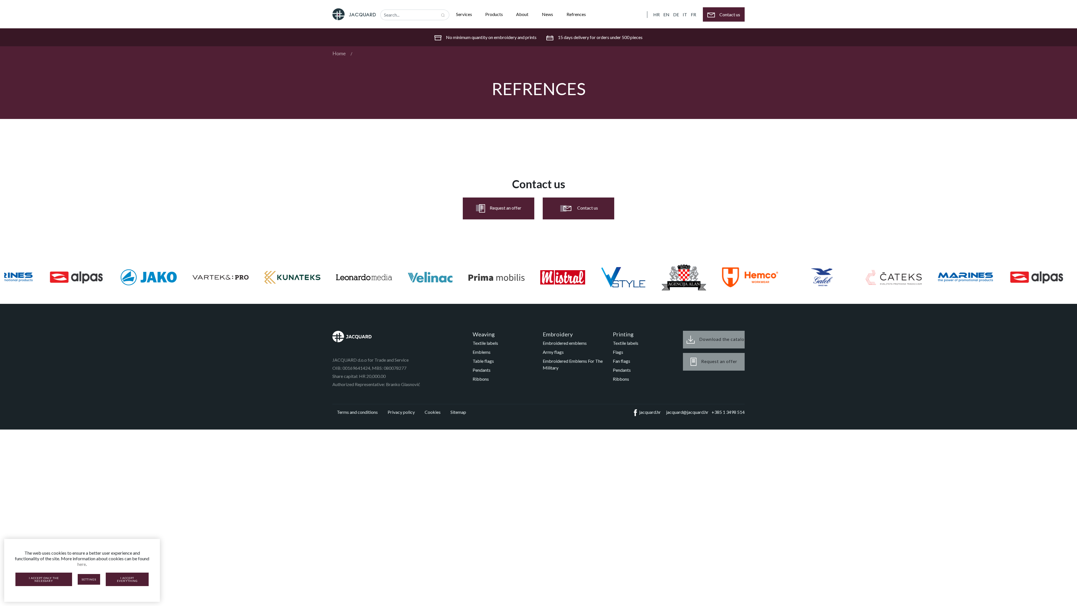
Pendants (482, 370)
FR (693, 14)
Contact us (587, 207)
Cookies (433, 412)
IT (685, 14)
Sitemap (458, 412)
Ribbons (481, 379)
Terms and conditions (357, 412)
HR (656, 14)
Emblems (482, 352)
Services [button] (464, 14)
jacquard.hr (650, 412)
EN (666, 14)
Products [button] (494, 14)
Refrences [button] (577, 14)
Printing (623, 334)
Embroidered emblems (565, 343)
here (81, 564)
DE (676, 14)
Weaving (484, 334)
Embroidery (558, 334)
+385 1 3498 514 (728, 412)
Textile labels (485, 343)
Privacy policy (401, 412)
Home (339, 53)
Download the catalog (722, 338)
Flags (618, 352)
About (522, 14)
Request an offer (505, 207)
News (547, 14)
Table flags (483, 361)
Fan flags (621, 361)
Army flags (553, 352)
